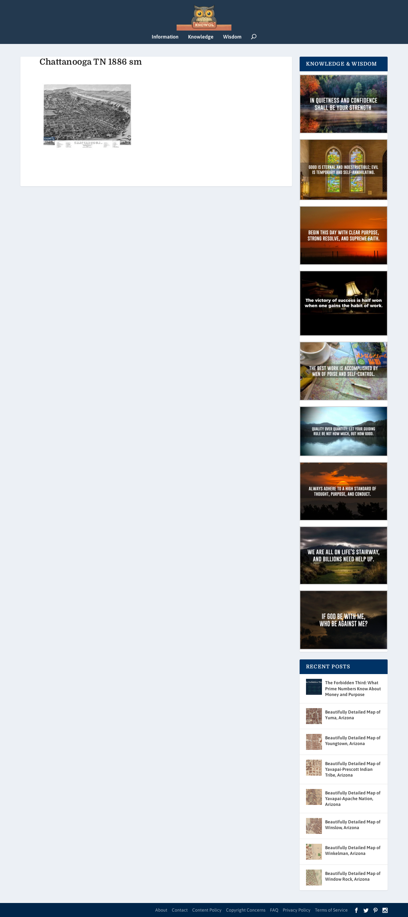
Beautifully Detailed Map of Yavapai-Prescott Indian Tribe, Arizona (353, 769)
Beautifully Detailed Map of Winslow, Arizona (353, 824)
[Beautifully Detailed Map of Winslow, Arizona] (314, 826)
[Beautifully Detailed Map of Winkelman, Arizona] (314, 852)
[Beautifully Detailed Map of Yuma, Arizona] (314, 716)
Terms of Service (331, 910)
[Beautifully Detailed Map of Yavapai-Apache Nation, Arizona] (314, 797)
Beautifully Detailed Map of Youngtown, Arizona (353, 740)
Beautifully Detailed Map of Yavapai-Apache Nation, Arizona (353, 798)
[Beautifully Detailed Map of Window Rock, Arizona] (314, 877)
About (161, 910)
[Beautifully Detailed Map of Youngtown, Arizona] (314, 742)
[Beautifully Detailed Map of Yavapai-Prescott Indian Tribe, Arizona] (314, 768)
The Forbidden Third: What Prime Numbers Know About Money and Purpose (353, 688)
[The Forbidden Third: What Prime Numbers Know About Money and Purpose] (314, 687)
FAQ (274, 910)
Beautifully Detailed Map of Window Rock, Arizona (353, 876)
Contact (180, 910)
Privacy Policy (296, 910)
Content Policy (207, 910)
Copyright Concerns (246, 910)
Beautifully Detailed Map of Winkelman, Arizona (353, 850)
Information (165, 36)
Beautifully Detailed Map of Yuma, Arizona (353, 714)
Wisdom (232, 36)
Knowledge (201, 36)
